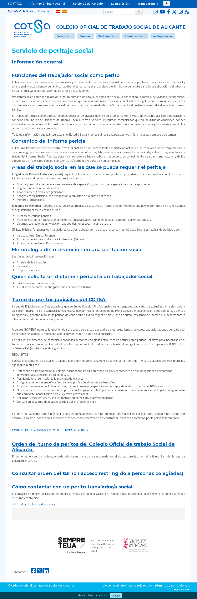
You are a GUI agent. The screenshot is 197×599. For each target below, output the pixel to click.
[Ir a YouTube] (162, 11)
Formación (64, 35)
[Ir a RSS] (186, 11)
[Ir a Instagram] (180, 11)
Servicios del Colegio (88, 3)
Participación (107, 35)
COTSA (15, 4)
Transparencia (147, 3)
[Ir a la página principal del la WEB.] (32, 28)
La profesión (120, 3)
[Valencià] (64, 11)
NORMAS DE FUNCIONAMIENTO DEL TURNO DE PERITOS (50, 430)
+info (106, 595)
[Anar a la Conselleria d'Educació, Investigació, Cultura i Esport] (136, 544)
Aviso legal (111, 585)
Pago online (164, 35)
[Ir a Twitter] (174, 11)
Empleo (85, 35)
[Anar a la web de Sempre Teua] (71, 545)
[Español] (58, 11)
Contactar (44, 11)
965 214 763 (22, 11)
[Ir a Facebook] (168, 11)
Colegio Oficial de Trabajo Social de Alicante (121, 27)
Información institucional (47, 3)
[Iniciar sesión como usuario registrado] (166, 3)
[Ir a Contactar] (155, 11)
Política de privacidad (136, 585)
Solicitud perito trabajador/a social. (34, 504)
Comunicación (134, 35)
